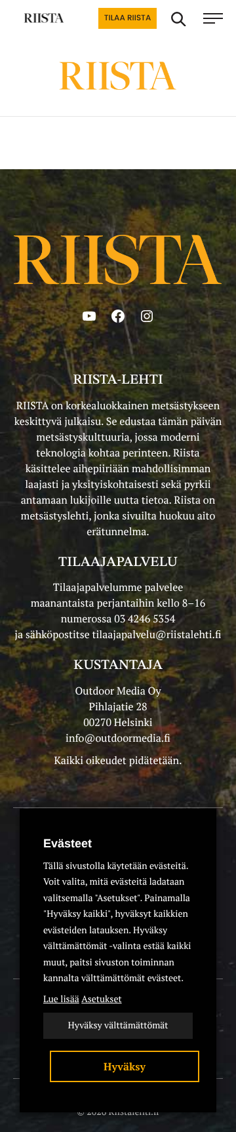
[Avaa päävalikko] (213, 18)
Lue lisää (61, 999)
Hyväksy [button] (125, 1066)
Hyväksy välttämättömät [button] (118, 1025)
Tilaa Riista (127, 18)
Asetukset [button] (101, 999)
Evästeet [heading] (67, 843)
